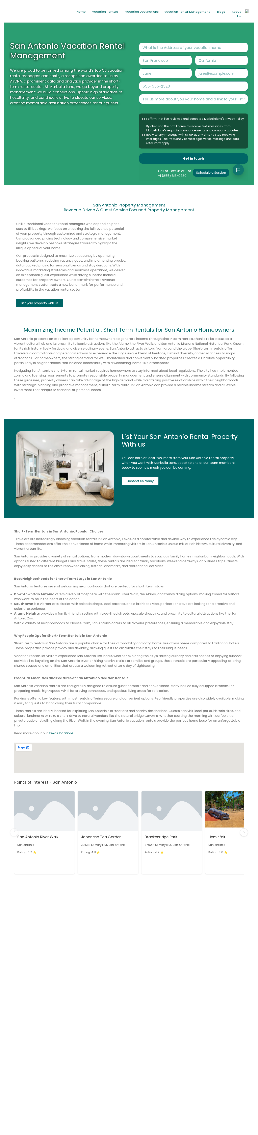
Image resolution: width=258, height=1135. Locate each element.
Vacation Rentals (105, 11)
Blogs (221, 11)
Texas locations (61, 733)
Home (81, 11)
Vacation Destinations (142, 11)
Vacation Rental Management (187, 11)
